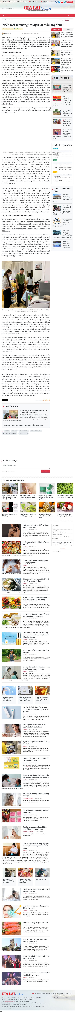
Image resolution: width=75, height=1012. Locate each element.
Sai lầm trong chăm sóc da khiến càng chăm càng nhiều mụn (35, 828)
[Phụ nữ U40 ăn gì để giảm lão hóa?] (11, 928)
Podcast (25, 1)
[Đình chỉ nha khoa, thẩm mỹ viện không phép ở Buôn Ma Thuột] (25, 690)
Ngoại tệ (55, 160)
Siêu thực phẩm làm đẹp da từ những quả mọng (28, 515)
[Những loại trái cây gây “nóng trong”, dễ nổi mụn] (65, 507)
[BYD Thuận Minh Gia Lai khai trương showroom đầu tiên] (57, 244)
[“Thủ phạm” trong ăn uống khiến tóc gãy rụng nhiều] (11, 566)
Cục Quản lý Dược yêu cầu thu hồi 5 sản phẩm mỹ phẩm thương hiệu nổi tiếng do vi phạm (36, 635)
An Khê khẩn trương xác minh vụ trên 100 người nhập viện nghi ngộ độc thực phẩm (62, 44)
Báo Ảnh (11, 1)
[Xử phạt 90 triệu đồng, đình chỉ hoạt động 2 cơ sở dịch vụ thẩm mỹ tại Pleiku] (10, 414)
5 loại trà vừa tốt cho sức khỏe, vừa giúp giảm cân (42, 698)
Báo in (18, 1)
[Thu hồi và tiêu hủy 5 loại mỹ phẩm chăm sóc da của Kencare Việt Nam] (28, 488)
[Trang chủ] (3, 15)
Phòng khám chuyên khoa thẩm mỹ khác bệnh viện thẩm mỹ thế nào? (67, 35)
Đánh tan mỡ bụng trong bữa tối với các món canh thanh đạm (36, 580)
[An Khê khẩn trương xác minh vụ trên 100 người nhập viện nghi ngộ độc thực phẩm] (55, 43)
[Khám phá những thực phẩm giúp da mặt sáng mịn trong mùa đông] (11, 602)
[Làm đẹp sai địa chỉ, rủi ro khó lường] (10, 507)
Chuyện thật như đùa (41, 880)
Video (4, 1)
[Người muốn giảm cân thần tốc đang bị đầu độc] (11, 747)
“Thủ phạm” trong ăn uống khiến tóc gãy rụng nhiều (35, 562)
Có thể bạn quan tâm (13, 480)
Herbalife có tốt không (57, 534)
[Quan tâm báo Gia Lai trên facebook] (56, 2)
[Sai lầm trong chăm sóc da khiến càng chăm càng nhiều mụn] (11, 832)
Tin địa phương (61, 78)
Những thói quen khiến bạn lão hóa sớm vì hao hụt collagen (8, 698)
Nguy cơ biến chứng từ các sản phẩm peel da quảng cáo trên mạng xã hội (36, 776)
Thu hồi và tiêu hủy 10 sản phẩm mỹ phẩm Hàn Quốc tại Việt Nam (46, 497)
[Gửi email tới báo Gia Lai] (65, 2)
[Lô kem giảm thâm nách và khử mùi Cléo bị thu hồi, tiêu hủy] (11, 763)
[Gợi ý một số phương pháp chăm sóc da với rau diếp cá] (65, 488)
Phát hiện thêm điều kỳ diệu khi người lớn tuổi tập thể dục (34, 726)
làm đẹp (7, 430)
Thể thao (25, 729)
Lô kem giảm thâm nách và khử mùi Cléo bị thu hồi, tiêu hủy (36, 759)
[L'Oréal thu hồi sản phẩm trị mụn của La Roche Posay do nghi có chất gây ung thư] (11, 712)
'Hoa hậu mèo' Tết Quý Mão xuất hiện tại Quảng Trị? (35, 940)
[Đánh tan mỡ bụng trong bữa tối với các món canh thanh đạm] (11, 584)
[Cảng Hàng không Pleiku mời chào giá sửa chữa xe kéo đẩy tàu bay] (57, 196)
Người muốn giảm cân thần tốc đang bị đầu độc (36, 743)
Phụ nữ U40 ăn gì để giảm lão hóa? (35, 923)
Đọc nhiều (56, 29)
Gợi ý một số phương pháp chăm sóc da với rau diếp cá (65, 496)
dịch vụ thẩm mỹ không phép (9, 433)
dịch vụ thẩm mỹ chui (36, 430)
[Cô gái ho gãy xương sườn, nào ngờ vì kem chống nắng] (11, 894)
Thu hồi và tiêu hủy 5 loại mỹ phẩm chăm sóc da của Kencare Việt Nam (27, 497)
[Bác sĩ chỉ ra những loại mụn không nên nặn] (11, 799)
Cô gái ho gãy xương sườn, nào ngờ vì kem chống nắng (36, 890)
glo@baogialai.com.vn (10, 1001)
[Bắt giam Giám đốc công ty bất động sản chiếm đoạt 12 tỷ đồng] (55, 53)
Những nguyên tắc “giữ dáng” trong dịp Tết (36, 543)
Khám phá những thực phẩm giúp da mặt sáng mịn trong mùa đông (36, 598)
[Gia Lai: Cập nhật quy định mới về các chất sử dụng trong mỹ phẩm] (11, 672)
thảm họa (14, 430)
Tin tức (71, 20)
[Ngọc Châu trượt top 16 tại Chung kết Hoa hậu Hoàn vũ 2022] (11, 978)
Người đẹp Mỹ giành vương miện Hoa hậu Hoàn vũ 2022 (36, 957)
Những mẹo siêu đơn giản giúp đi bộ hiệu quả (36, 651)
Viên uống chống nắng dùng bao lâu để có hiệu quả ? (36, 907)
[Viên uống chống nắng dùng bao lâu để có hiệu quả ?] (11, 911)
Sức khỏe (4, 20)
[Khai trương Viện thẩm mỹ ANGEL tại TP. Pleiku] (9, 872)
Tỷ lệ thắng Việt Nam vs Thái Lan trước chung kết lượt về (67, 69)
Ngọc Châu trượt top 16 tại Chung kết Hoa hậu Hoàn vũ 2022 (36, 974)
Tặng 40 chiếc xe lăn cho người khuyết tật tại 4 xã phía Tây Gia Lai (62, 89)
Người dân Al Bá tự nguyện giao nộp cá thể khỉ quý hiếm (67, 122)
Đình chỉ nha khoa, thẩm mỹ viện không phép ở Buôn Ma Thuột (25, 698)
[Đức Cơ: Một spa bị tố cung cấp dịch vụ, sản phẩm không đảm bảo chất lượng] (11, 849)
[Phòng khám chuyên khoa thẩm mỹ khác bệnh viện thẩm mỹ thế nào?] (55, 35)
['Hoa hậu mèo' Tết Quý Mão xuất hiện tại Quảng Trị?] (11, 944)
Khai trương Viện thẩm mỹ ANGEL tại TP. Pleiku (8, 880)
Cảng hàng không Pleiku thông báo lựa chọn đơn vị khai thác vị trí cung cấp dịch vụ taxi (62, 234)
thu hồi (29, 766)
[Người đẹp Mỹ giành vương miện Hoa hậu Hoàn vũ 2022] (11, 961)
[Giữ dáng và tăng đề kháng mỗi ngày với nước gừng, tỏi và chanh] (11, 619)
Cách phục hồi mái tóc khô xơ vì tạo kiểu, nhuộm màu (36, 526)
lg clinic (54, 526)
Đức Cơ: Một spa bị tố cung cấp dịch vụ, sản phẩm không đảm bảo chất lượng (36, 846)
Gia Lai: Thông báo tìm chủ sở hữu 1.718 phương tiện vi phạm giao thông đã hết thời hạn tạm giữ (62, 210)
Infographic (54, 1)
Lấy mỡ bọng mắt (57, 551)
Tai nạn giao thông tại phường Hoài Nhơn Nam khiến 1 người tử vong (66, 61)
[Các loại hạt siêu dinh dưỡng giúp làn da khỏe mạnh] (47, 507)
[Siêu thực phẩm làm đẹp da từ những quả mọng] (28, 507)
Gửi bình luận (45, 471)
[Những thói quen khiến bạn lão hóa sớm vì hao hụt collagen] (9, 690)
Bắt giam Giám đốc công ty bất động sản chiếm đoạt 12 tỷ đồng (67, 53)
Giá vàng (55, 172)
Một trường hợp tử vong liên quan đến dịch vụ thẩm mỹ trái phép (23, 425)
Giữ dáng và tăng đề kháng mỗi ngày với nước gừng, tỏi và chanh (36, 615)
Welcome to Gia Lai (34, 1)
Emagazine (45, 1)
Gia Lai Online (13, 993)
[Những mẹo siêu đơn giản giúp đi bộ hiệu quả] (11, 655)
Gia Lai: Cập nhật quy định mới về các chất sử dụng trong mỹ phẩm (36, 668)
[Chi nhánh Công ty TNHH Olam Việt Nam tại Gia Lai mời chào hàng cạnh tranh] (57, 221)
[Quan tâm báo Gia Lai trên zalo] (59, 2)
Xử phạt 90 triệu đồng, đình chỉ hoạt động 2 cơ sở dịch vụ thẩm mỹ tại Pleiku (33, 411)
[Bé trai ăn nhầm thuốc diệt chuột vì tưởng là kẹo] (11, 815)
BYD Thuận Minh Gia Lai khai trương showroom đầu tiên (62, 245)
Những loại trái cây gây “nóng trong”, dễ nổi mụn (65, 515)
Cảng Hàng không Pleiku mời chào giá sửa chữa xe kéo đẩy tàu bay (62, 198)
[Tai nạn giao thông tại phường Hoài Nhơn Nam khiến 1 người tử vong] (55, 61)
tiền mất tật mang (24, 430)
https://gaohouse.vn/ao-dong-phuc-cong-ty (62, 545)
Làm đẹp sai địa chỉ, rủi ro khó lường (9, 515)
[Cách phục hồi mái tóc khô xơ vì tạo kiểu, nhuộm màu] (11, 530)
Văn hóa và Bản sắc (28, 798)
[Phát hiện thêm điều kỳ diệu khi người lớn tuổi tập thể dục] (11, 730)
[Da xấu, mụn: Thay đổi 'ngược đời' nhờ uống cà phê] (25, 872)
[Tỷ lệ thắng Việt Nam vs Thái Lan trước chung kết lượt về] (55, 69)
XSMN (70, 542)
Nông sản (55, 148)
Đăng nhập (69, 1)
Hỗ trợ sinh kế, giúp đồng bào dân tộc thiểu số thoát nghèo (67, 112)
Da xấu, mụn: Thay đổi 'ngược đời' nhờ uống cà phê (25, 880)
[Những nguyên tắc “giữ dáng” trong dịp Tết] (11, 547)
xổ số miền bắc (56, 542)
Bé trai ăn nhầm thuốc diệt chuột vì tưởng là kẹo (35, 811)
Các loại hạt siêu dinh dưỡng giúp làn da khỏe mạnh (45, 515)
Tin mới (68, 29)
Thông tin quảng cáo (62, 190)
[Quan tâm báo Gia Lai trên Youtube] (62, 2)
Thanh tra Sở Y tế (23, 433)
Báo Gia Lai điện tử (37, 8)
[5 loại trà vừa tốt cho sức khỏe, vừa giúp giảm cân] (42, 690)
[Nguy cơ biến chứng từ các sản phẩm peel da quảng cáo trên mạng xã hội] (11, 780)
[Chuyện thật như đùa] (42, 872)
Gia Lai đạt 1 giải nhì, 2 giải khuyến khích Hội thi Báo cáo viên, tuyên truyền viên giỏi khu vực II (62, 134)
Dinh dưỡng (60, 20)
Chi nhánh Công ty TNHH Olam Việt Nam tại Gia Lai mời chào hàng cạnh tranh (62, 222)
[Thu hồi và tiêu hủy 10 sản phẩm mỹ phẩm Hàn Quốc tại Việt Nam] (47, 488)
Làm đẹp (11, 20)
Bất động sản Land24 (64, 542)
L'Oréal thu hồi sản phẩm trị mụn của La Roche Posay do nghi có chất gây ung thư (35, 709)
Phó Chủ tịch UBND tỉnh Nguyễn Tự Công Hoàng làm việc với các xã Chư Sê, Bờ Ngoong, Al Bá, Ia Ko (62, 101)
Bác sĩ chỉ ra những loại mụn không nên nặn (36, 795)
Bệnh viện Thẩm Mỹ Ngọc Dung (59, 532)
